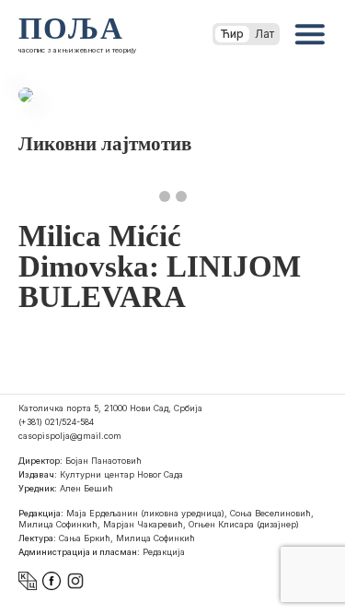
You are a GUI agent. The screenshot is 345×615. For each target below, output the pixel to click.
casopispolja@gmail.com (69, 436)
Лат (264, 34)
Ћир (232, 34)
